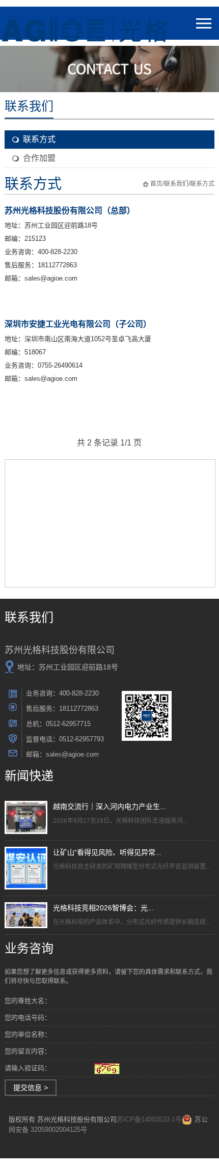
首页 (156, 183)
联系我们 (176, 183)
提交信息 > (30, 1087)
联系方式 (39, 139)
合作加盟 (39, 158)
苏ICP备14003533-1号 (149, 1119)
